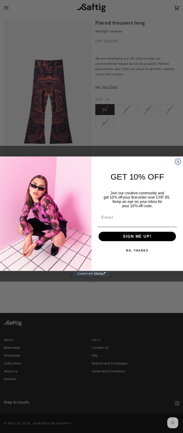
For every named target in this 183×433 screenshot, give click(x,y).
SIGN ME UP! (137, 236)
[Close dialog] (178, 162)
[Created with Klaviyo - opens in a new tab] (91, 274)
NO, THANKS (137, 250)
